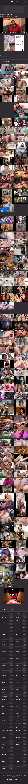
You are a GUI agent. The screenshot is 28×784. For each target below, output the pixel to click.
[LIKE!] (0, 16)
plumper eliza (23, 4)
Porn (14, 1)
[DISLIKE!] (5, 16)
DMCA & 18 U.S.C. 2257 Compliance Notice (14, 782)
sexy (11, 4)
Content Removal (17, 779)
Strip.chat (17, 40)
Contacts (10, 779)
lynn (18, 4)
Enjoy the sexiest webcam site (19, 37)
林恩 (15, 4)
